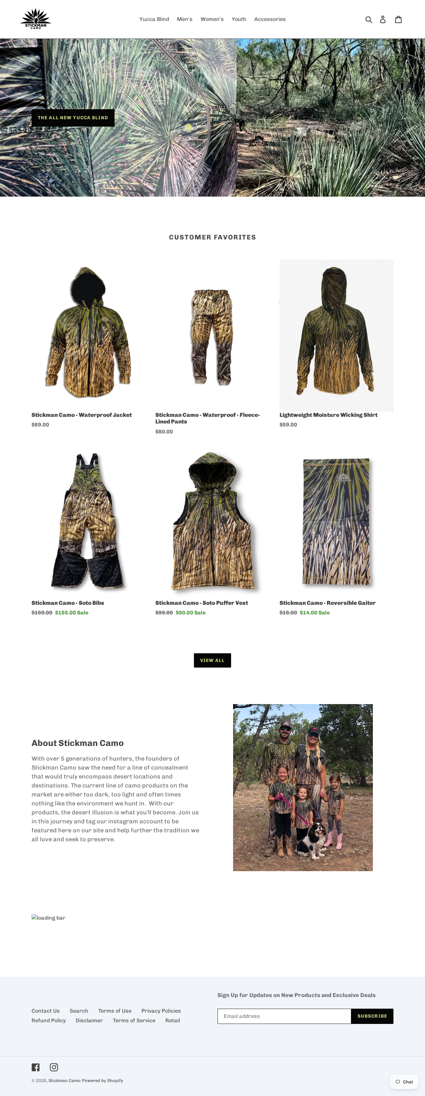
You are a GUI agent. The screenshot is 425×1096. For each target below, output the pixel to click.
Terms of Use (114, 1011)
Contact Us (46, 1011)
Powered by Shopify (102, 1080)
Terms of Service (134, 1020)
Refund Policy (49, 1020)
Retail (172, 1020)
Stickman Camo (64, 1080)
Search (79, 1011)
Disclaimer (89, 1020)
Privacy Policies (161, 1011)
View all (212, 660)
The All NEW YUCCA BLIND (73, 117)
